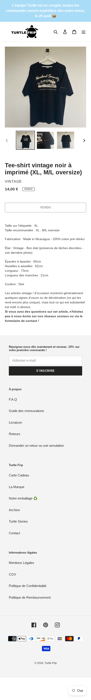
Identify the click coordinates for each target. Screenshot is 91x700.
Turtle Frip (51, 663)
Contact (14, 533)
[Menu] (83, 31)
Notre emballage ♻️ (23, 498)
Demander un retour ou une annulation (36, 445)
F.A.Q (13, 399)
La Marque (16, 487)
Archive (14, 510)
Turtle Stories (18, 521)
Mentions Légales (21, 563)
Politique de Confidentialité (27, 586)
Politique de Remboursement (30, 597)
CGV (12, 574)
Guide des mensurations (26, 411)
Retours (14, 434)
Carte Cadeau (19, 475)
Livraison (15, 422)
